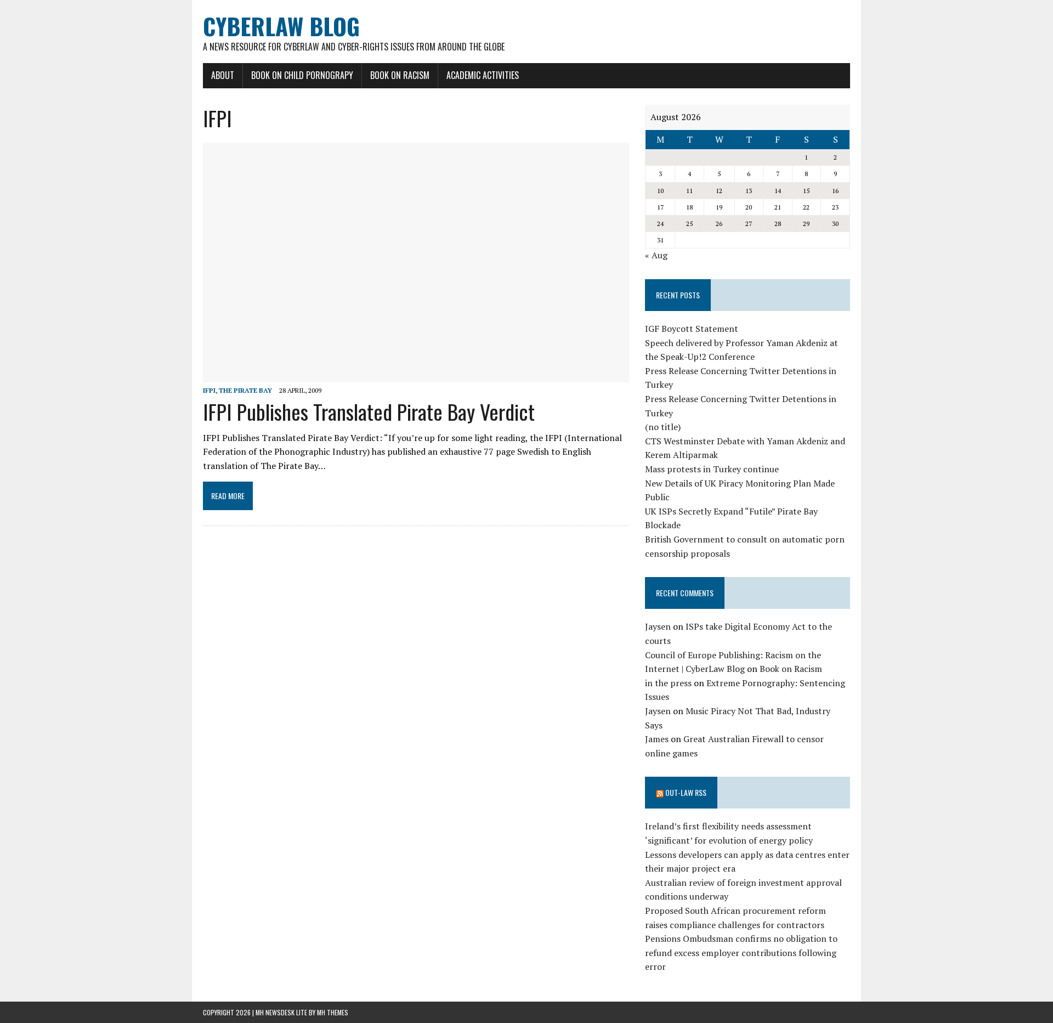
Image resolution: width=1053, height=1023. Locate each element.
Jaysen (658, 626)
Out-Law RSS (685, 792)
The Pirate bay (245, 390)
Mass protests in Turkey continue (712, 469)
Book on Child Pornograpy (302, 75)
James (657, 739)
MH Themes (332, 1012)
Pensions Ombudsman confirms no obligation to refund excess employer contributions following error (741, 952)
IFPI (209, 390)
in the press (668, 683)
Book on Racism (399, 75)
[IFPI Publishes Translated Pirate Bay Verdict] (416, 375)
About (222, 75)
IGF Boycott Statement (691, 329)
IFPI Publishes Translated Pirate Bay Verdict (369, 411)
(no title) (663, 427)
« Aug (656, 255)
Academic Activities (482, 75)
